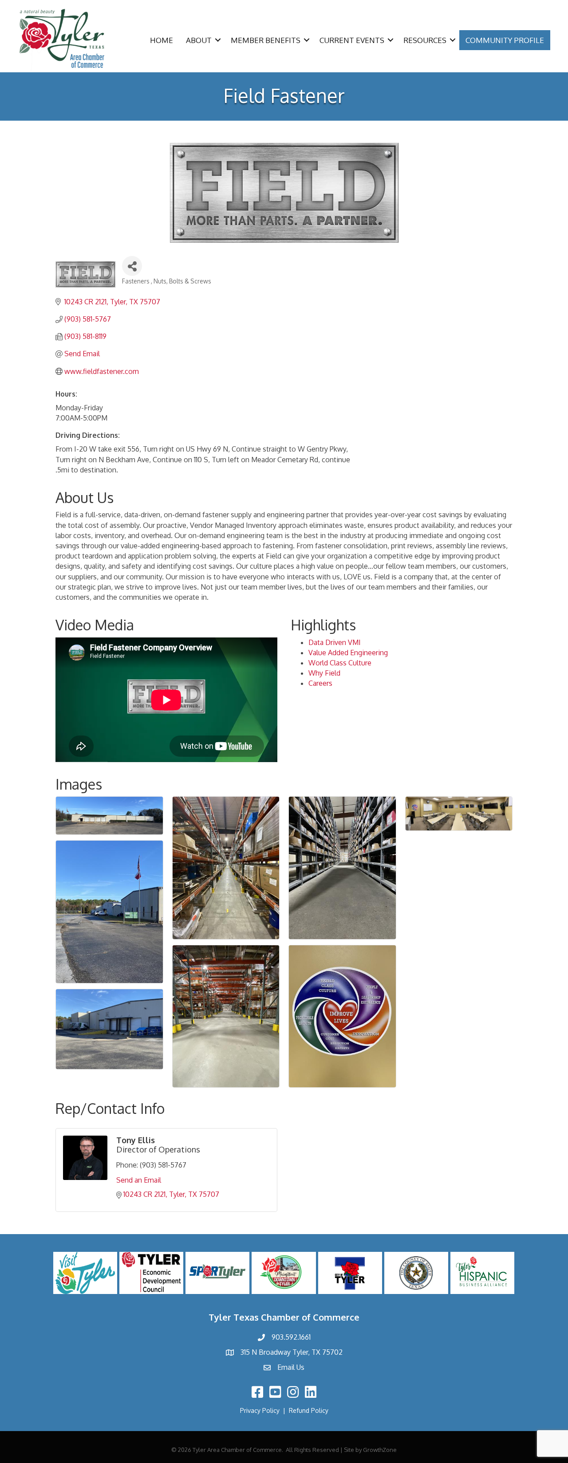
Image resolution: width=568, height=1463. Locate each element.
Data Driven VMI (334, 642)
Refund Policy (308, 1410)
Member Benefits (265, 40)
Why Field (324, 673)
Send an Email (138, 1180)
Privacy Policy (260, 1410)
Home (161, 40)
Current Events (352, 40)
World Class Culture (339, 662)
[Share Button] (132, 266)
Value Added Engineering (348, 652)
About (199, 40)
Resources (424, 40)
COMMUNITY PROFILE (504, 40)
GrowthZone (380, 1449)
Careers (320, 683)
